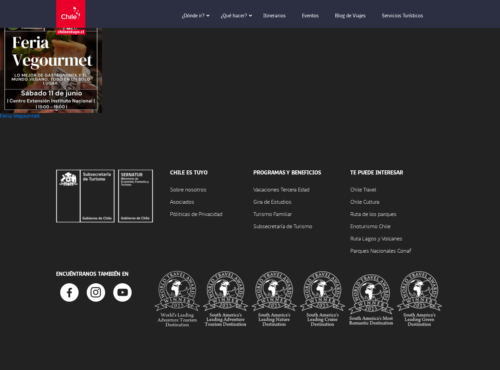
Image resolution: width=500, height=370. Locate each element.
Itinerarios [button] (274, 15)
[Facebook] (69, 291)
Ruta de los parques (373, 213)
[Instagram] (96, 291)
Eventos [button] (310, 15)
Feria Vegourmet (20, 115)
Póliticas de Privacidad (196, 213)
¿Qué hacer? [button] (234, 15)
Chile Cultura (364, 201)
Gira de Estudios (272, 201)
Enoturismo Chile (370, 226)
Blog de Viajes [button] (350, 15)
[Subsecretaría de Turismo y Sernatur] (104, 195)
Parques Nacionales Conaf (380, 250)
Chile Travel (363, 189)
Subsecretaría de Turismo (282, 226)
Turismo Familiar (272, 213)
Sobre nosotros (188, 189)
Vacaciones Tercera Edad (281, 189)
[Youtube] (122, 291)
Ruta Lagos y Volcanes (376, 238)
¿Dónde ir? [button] (193, 15)
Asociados (182, 201)
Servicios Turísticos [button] (402, 15)
